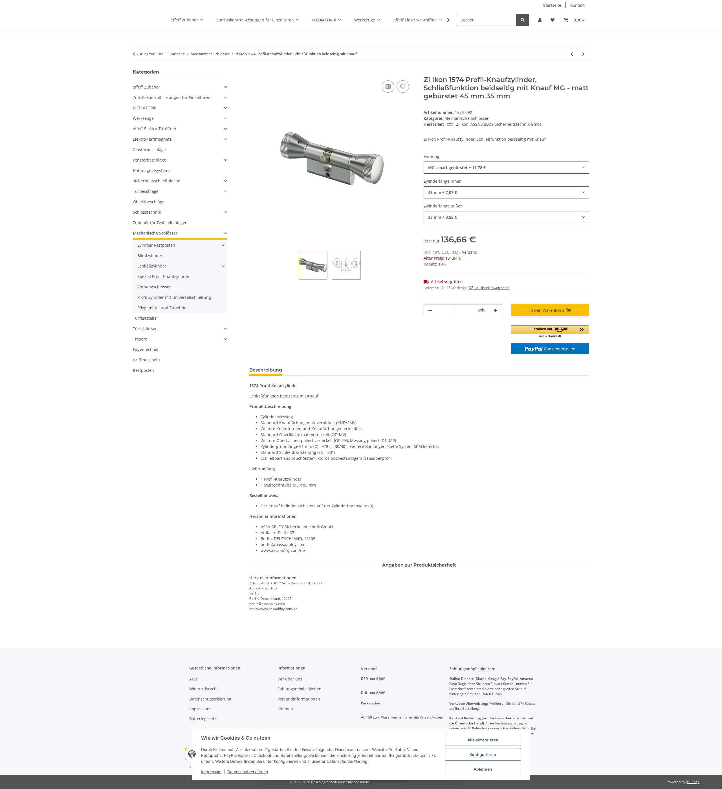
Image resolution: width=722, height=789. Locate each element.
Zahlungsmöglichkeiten (300, 688)
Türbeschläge (146, 191)
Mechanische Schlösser (466, 118)
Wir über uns (290, 679)
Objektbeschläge (148, 201)
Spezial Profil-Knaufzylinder (163, 276)
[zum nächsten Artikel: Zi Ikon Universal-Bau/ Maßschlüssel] (583, 54)
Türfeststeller (145, 318)
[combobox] (506, 168)
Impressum (211, 771)
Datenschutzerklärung (247, 771)
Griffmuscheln (146, 360)
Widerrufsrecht (203, 688)
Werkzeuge (143, 118)
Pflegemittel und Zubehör (161, 307)
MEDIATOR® (145, 107)
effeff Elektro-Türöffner (155, 128)
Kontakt (577, 5)
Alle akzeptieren (482, 739)
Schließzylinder (151, 266)
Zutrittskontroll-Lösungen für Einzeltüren (171, 97)
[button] (540, 20)
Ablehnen (483, 769)
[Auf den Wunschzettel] (403, 86)
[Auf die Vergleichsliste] (388, 86)
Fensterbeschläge (149, 160)
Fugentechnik (145, 349)
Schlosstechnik (147, 212)
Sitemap (285, 708)
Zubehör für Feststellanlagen (160, 222)
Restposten (143, 370)
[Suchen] (522, 20)
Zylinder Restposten (156, 245)
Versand (469, 252)
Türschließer (145, 328)
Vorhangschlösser (154, 286)
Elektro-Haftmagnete (152, 139)
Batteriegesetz (202, 718)
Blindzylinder (149, 255)
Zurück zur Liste (150, 53)
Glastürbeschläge (149, 149)
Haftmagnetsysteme (152, 170)
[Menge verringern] (430, 310)
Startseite (552, 5)
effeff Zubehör (146, 87)
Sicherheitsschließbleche (156, 181)
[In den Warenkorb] (253, 73)
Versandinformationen (299, 699)
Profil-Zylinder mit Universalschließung (174, 297)
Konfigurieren (483, 754)
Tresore (140, 339)
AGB (193, 679)
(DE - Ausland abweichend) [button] (489, 287)
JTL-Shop (692, 781)
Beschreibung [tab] (265, 370)
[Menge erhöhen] (495, 310)
